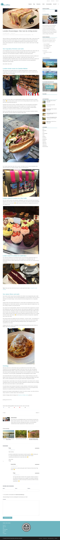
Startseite (30, 4)
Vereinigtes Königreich (19, 34)
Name (4, 488)
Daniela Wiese (6, 33)
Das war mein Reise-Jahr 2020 (21, 438)
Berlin (44, 4)
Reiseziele (38, 4)
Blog (34, 4)
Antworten (37, 448)
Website (29, 488)
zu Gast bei (4, 533)
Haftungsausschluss (51, 538)
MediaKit (56, 538)
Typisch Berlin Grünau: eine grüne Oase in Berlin (8, 439)
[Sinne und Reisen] (5, 4)
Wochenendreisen (27, 34)
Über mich (4, 526)
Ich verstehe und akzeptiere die (14, 494)
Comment (4, 499)
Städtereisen (12, 34)
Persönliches (44, 137)
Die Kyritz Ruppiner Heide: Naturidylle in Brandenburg (33, 439)
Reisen (4, 34)
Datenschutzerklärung (20, 494)
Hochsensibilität (49, 4)
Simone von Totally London (23, 395)
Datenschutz (45, 538)
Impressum (40, 538)
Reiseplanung (45, 139)
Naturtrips (44, 136)
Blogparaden (44, 130)
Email (16, 488)
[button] (5, 407)
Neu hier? (55, 4)
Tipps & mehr (44, 143)
